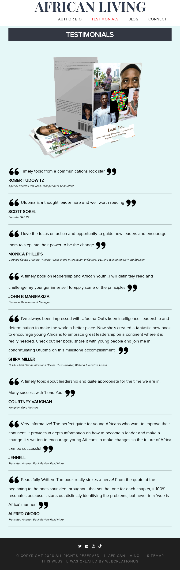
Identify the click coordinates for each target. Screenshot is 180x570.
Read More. (57, 463)
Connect (157, 19)
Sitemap (155, 556)
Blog (133, 19)
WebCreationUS (122, 561)
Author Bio (70, 19)
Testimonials (105, 19)
